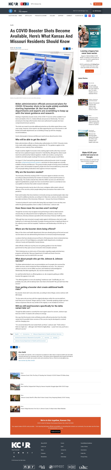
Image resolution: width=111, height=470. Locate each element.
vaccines (46, 337)
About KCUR (44, 443)
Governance (84, 450)
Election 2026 (13, 15)
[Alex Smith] (13, 355)
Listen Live (43, 446)
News (20, 15)
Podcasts (43, 453)
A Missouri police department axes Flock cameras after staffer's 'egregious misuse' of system (94, 121)
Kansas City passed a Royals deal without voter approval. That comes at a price (94, 106)
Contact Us (63, 450)
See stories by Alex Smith (26, 360)
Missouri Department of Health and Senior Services (47, 334)
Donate (98, 4)
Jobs (62, 453)
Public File (83, 453)
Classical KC (79, 15)
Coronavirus (26, 334)
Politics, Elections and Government (93, 100)
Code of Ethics (84, 446)
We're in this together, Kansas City (55, 420)
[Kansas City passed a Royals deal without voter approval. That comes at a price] (83, 102)
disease (55, 337)
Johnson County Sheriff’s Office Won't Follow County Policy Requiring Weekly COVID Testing (45, 397)
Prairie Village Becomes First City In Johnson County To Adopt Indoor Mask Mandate (43, 408)
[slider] (17, 11)
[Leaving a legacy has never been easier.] (89, 36)
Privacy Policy (84, 456)
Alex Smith (18, 48)
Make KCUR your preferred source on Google (89, 154)
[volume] (15, 11)
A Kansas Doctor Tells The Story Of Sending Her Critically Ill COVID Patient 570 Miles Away (45, 375)
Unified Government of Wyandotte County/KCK (28, 337)
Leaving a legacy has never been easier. (89, 52)
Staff (62, 446)
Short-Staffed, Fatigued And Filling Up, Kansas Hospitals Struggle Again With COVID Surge (44, 386)
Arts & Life (28, 15)
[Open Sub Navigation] (23, 15)
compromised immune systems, (31, 162)
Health (11, 25)
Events (62, 443)
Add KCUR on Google (89, 167)
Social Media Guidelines (86, 443)
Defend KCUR (55, 431)
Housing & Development (92, 131)
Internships (63, 456)
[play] (10, 11)
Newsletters (44, 456)
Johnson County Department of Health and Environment (30, 340)
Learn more (89, 71)
